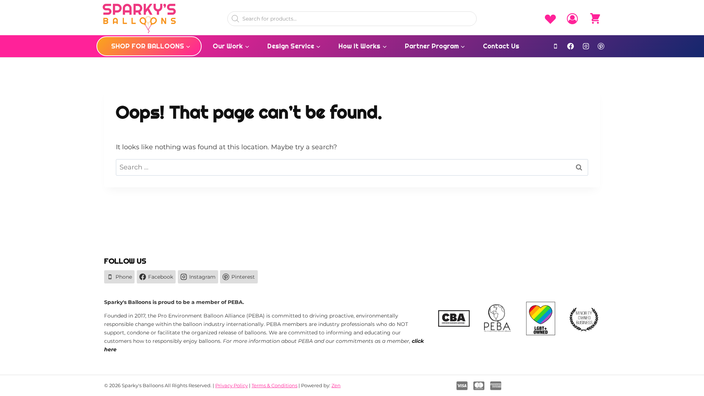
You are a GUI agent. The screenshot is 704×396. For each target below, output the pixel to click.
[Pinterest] (601, 46)
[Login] (572, 18)
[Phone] (555, 46)
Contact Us (501, 46)
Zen (336, 385)
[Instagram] (586, 46)
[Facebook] (570, 46)
